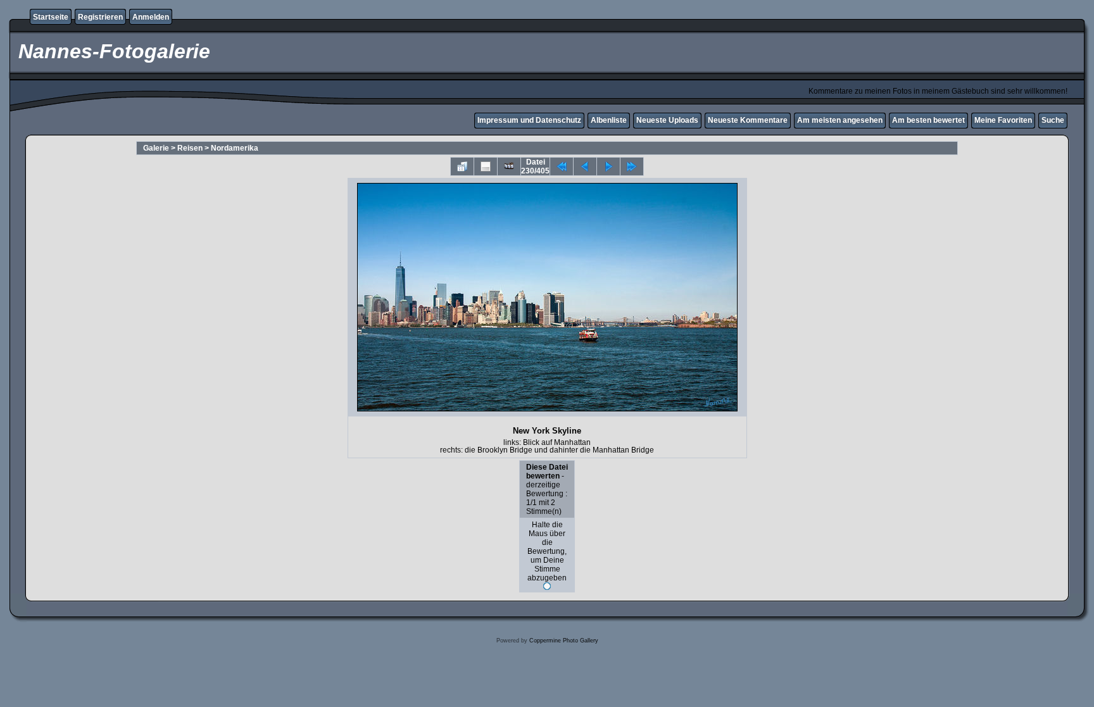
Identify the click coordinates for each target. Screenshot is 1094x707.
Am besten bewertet (928, 120)
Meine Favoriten (1003, 120)
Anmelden (150, 17)
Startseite (50, 17)
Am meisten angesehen (840, 120)
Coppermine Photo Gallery (563, 640)
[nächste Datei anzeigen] (608, 166)
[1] (547, 586)
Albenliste (609, 120)
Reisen (190, 148)
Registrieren (100, 17)
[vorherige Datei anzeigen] (585, 166)
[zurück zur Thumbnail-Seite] (462, 166)
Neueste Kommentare (748, 120)
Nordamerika (234, 148)
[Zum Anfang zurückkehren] (561, 166)
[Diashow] (509, 166)
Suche (1052, 120)
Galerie (156, 148)
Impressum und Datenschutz (529, 120)
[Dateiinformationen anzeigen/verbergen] (485, 166)
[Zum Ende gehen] (631, 166)
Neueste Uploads (667, 120)
